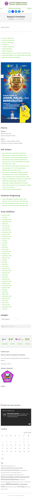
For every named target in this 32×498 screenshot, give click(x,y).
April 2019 (5, 300)
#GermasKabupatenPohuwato (10, 470)
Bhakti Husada (16, 481)
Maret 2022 (5, 266)
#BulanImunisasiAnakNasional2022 (8, 465)
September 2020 (6, 285)
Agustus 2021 (6, 273)
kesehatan (14, 484)
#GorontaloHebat (23, 470)
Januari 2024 (6, 228)
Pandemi (15, 486)
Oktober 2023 (6, 234)
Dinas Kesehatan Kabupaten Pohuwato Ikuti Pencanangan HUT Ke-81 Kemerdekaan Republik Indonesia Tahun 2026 (15, 168)
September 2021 (6, 270)
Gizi (8, 484)
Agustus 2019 (6, 298)
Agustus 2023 (6, 238)
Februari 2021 (6, 279)
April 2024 (5, 223)
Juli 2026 (4, 217)
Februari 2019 (6, 304)
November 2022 (6, 251)
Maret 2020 (5, 294)
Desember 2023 (6, 230)
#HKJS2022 (19, 472)
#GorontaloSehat (4, 472)
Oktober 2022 (6, 253)
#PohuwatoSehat (22, 477)
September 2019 (6, 296)
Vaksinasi (3, 489)
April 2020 (5, 292)
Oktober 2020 (6, 283)
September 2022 (6, 255)
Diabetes (29, 481)
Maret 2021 (5, 277)
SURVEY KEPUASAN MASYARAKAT (11, 189)
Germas (3, 484)
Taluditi (25, 486)
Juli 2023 (4, 241)
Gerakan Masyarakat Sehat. (11, 8)
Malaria (6, 486)
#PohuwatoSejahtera (10, 479)
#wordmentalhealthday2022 (7, 481)
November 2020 (6, 281)
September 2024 (7, 221)
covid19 (25, 481)
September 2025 (6, 219)
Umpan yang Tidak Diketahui (11, 405)
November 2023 (6, 232)
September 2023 (6, 236)
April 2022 (5, 264)
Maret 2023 (5, 249)
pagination (10, 486)
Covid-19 (21, 481)
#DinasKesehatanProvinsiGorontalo (12, 468)
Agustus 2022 (6, 258)
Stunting (20, 487)
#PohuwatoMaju (8, 477)
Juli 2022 (4, 260)
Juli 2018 (4, 309)
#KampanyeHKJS (20, 474)
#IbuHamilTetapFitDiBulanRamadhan (8, 474)
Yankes (6, 489)
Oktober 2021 (6, 268)
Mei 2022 (4, 262)
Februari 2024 (6, 226)
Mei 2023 (4, 245)
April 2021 (5, 275)
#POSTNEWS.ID (22, 479)
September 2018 (6, 307)
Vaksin (29, 486)
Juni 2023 (4, 243)
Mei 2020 (4, 290)
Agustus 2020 (6, 287)
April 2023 (5, 247)
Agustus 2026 (6, 215)
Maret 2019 (5, 302)
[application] (16, 417)
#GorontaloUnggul (12, 472)
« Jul (2, 458)
